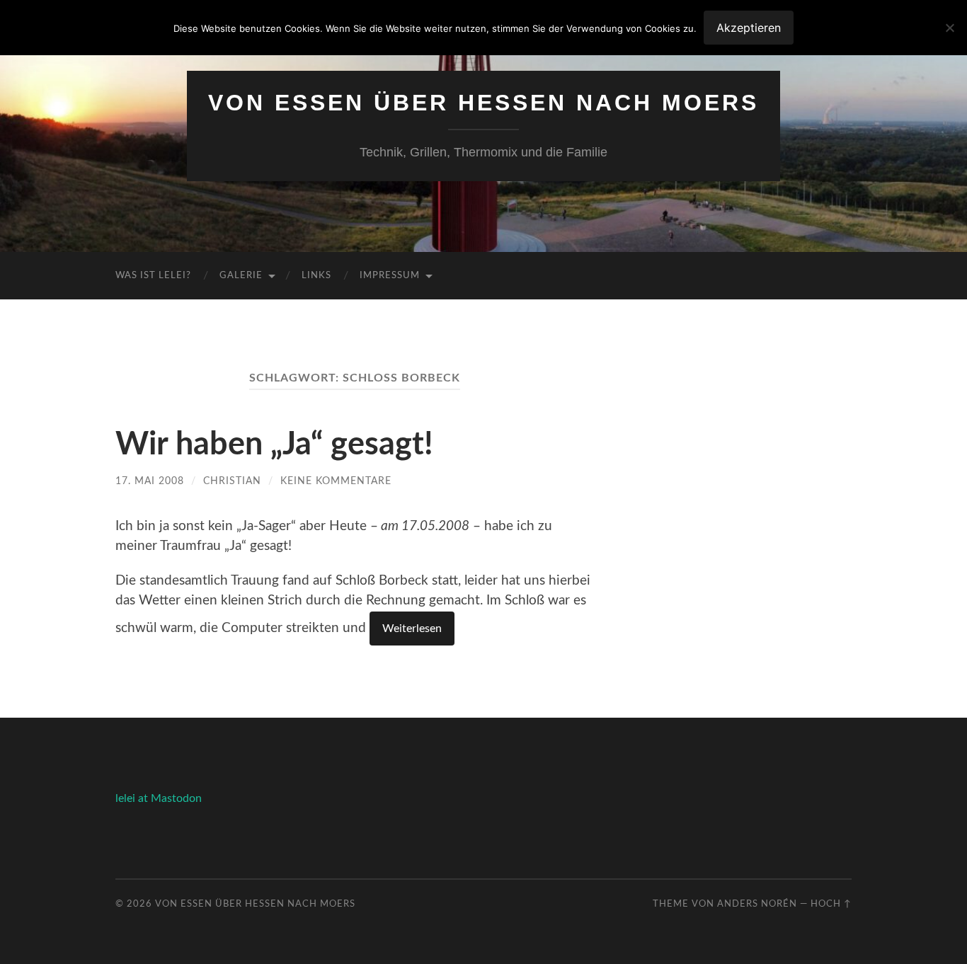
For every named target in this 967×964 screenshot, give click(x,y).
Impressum (390, 275)
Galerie (241, 275)
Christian (232, 481)
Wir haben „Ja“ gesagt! (274, 445)
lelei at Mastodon (158, 798)
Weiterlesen (412, 628)
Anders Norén (757, 904)
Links (316, 275)
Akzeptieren (748, 28)
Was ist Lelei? (153, 275)
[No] (949, 28)
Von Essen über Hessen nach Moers (483, 102)
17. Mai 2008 (149, 481)
